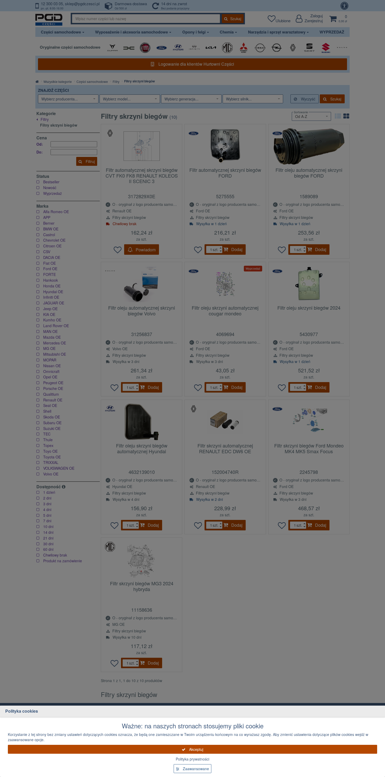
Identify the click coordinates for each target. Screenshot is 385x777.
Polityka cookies (21, 711)
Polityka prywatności (192, 759)
